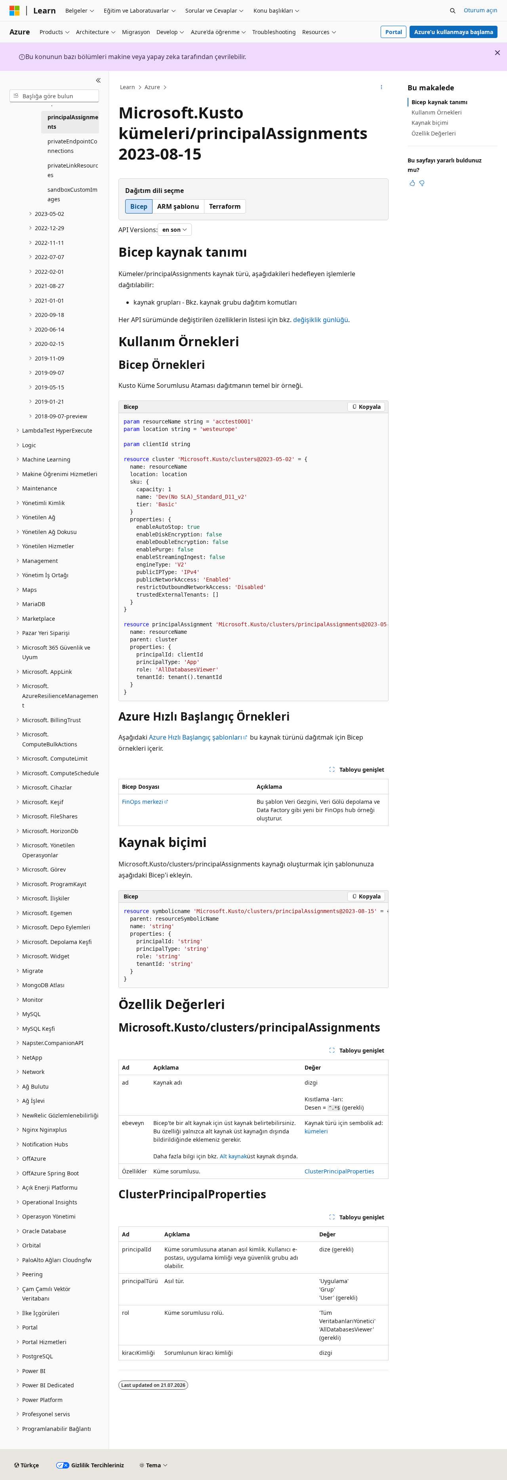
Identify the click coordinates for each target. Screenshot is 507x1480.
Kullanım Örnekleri (437, 112)
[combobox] (54, 96)
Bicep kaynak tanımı (439, 102)
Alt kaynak (233, 1156)
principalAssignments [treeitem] (73, 122)
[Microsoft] (15, 11)
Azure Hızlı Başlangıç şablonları (195, 737)
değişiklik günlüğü (320, 319)
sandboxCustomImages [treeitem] (72, 194)
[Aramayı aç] (453, 11)
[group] (253, 557)
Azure (152, 87)
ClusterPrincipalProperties (339, 1171)
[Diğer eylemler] (382, 87)
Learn (127, 87)
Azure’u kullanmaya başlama (453, 32)
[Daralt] (98, 80)
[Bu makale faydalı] (412, 183)
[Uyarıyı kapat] (497, 52)
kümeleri (316, 1131)
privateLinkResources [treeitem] (73, 170)
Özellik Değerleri (434, 133)
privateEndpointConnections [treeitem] (72, 146)
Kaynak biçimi (430, 122)
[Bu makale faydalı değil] (422, 183)
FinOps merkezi (142, 801)
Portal (393, 32)
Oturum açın (480, 10)
